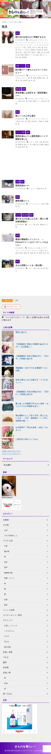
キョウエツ (32, 42)
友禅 (17, 253)
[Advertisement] (25, 165)
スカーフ (22, 45)
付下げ (34, 47)
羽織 (40, 121)
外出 (45, 47)
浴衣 (29, 52)
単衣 (39, 47)
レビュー (18, 47)
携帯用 (33, 50)
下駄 (24, 47)
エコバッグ (23, 42)
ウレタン (31, 99)
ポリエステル (44, 45)
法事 (25, 52)
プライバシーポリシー (11, 454)
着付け (34, 52)
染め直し (35, 121)
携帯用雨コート (22, 201)
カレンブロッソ (40, 99)
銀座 (40, 253)
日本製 (38, 50)
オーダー (44, 248)
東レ (21, 52)
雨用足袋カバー (22, 185)
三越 (40, 250)
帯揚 (29, 121)
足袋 (37, 55)
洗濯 (21, 253)
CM (30, 40)
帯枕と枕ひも (21, 332)
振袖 (34, 78)
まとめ (34, 40)
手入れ (27, 50)
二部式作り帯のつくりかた (27, 439)
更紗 (17, 52)
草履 (21, 55)
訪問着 (41, 144)
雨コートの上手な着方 (25, 116)
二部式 (29, 47)
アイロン (41, 40)
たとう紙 (37, 248)
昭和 (45, 50)
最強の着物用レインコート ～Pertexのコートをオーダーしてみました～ (31, 242)
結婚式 (25, 80)
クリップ (40, 42)
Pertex (30, 248)
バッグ (36, 45)
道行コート (43, 55)
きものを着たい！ (25, 746)
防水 (17, 57)
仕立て (45, 250)
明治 (25, 144)
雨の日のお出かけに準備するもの (30, 37)
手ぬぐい (21, 50)
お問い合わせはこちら (11, 451)
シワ (17, 45)
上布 (36, 142)
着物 (38, 52)
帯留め (42, 224)
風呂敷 (24, 57)
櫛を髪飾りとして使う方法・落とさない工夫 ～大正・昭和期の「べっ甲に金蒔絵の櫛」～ (32, 418)
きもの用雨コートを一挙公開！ (29, 265)
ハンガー (30, 45)
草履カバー (28, 55)
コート (46, 42)
